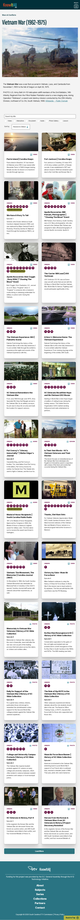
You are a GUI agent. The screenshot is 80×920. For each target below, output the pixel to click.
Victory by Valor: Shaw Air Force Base (56, 573)
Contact (40, 907)
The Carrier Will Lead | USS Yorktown (56, 274)
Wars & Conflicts (9, 15)
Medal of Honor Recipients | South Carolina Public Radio (19, 516)
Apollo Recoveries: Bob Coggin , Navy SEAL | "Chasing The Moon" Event (21, 279)
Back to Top (70, 918)
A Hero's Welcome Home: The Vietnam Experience (58, 338)
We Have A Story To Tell (17, 215)
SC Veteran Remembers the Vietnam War (19, 394)
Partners (40, 9)
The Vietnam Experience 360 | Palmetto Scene (21, 338)
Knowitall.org (10, 5)
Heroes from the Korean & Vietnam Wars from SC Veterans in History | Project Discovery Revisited (57, 822)
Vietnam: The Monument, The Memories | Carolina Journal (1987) (20, 575)
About (40, 885)
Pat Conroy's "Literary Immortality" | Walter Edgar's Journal (20, 453)
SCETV (32, 868)
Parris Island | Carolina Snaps (20, 159)
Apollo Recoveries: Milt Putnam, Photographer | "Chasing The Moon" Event (56, 214)
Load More (39, 851)
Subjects (40, 889)
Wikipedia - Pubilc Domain (56, 101)
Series (40, 894)
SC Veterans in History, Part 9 (20, 818)
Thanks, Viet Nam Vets (54, 514)
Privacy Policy (59, 914)
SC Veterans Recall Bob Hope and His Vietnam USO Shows (57, 394)
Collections (40, 898)
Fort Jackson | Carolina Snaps (58, 159)
